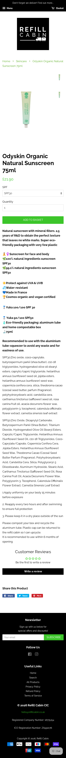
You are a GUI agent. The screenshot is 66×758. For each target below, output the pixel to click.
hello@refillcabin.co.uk (33, 712)
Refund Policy (33, 691)
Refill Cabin (43, 738)
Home (6, 61)
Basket (60, 8)
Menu (9, 8)
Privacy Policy (33, 686)
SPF (4, 187)
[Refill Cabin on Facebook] (30, 654)
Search (33, 677)
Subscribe (54, 637)
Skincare (21, 61)
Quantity (7, 201)
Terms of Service (33, 695)
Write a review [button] (33, 571)
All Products (33, 682)
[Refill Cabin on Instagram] (36, 654)
